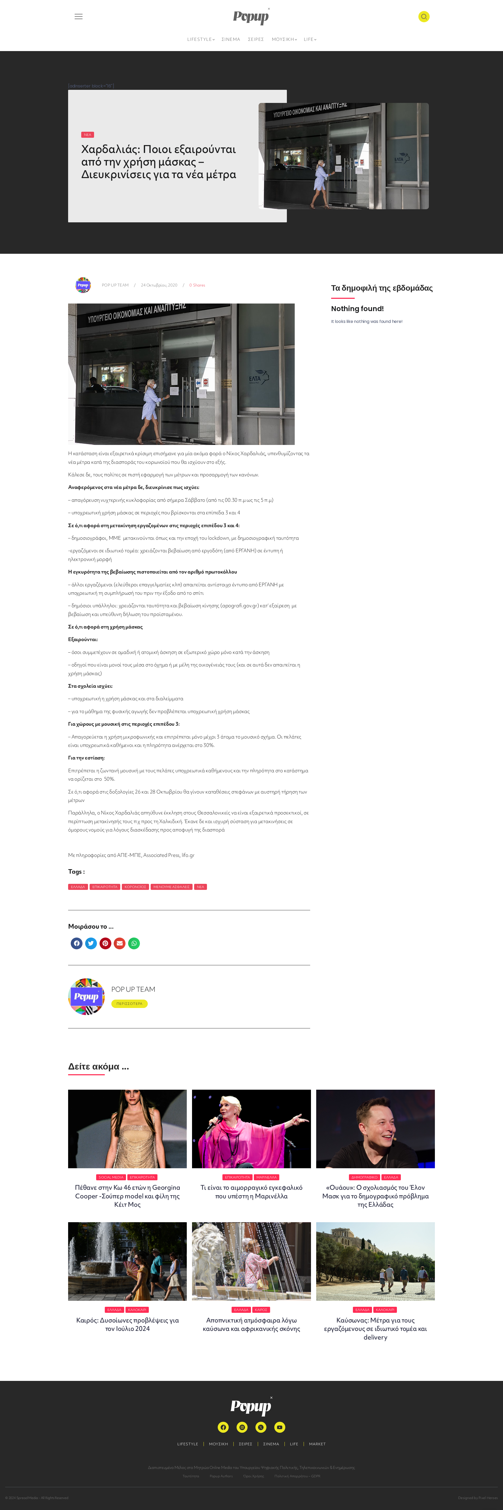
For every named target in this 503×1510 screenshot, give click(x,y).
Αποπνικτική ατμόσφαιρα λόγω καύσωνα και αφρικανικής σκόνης (251, 1324)
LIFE (294, 1444)
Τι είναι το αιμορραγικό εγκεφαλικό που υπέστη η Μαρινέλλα (251, 1191)
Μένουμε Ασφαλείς (172, 887)
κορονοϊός (135, 887)
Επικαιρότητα (104, 887)
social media (111, 1177)
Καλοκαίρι (137, 1310)
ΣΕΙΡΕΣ (246, 1444)
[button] (77, 943)
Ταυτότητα (191, 1476)
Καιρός (261, 1310)
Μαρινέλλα (266, 1177)
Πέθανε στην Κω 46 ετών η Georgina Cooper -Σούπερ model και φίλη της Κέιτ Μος (127, 1196)
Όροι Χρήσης (253, 1476)
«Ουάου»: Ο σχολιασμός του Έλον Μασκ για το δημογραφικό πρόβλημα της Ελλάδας (375, 1196)
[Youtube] (279, 1427)
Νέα (200, 887)
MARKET (317, 1444)
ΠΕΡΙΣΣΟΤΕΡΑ (130, 1003)
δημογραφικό (365, 1177)
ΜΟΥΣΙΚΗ (218, 1444)
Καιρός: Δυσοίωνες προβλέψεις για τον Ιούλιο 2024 (127, 1324)
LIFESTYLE (187, 1444)
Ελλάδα (78, 887)
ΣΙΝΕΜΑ (271, 1444)
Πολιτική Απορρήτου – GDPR (297, 1476)
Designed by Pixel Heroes (478, 1498)
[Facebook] (223, 1427)
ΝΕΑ (87, 135)
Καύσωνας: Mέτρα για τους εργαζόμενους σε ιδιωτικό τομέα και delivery (375, 1329)
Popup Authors (221, 1476)
